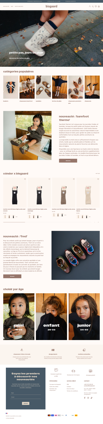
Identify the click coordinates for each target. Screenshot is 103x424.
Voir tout (98, 173)
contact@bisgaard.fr (89, 386)
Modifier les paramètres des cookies (13, 416)
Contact (69, 386)
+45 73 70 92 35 (88, 384)
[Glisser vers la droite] (98, 222)
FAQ (68, 384)
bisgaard (12, 418)
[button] (93, 6)
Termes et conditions (72, 391)
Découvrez (68, 160)
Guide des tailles (54, 386)
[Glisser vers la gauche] (94, 222)
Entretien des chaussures (53, 389)
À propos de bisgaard (55, 384)
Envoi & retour (70, 389)
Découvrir (12, 276)
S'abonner (26, 403)
